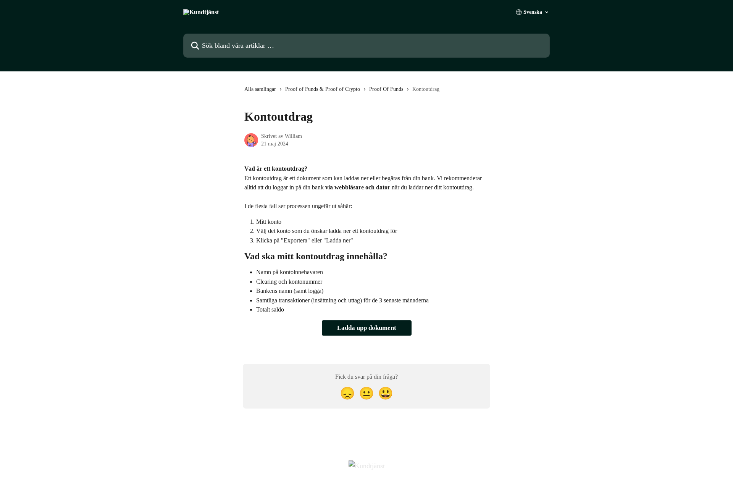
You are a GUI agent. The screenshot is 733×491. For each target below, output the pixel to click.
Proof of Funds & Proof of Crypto (322, 89)
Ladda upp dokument (366, 327)
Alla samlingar (260, 89)
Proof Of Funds (386, 89)
